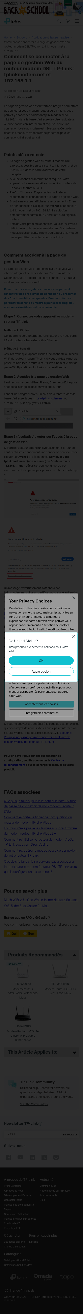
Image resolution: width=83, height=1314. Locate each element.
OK (41, 660)
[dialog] (41, 657)
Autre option (41, 671)
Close (73, 636)
